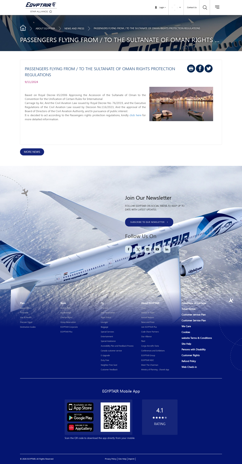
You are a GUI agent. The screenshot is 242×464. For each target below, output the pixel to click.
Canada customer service (111, 350)
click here (135, 115)
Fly (102, 303)
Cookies (186, 332)
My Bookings (65, 312)
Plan (22, 303)
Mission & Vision (147, 312)
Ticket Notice (188, 309)
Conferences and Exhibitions (153, 350)
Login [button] (162, 7)
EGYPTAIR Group (148, 355)
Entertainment (107, 336)
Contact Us (192, 7)
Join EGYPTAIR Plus (149, 327)
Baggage (104, 327)
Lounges (104, 322)
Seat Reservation (108, 312)
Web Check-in (189, 367)
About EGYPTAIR (45, 28)
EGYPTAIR (23, 28)
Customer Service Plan (194, 320)
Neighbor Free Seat (109, 365)
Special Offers (25, 308)
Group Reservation (68, 322)
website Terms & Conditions (197, 338)
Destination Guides (28, 327)
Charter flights (66, 317)
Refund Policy (189, 361)
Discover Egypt (26, 322)
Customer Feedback (109, 369)
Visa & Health (26, 317)
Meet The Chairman (149, 365)
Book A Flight (65, 308)
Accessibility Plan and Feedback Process (117, 345)
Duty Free (105, 360)
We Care (186, 326)
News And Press (74, 28)
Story (143, 308)
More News (32, 151)
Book (63, 303)
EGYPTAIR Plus (66, 331)
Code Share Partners (150, 331)
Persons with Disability (194, 349)
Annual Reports (147, 317)
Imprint (131, 459)
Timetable (24, 312)
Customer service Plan (194, 314)
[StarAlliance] (41, 11)
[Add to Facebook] (200, 68)
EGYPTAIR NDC (147, 360)
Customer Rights (191, 355)
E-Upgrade (105, 355)
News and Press (147, 322)
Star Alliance (146, 336)
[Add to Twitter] (209, 68)
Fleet (143, 341)
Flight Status (106, 317)
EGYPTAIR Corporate (69, 327)
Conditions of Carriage (194, 303)
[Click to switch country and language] (180, 7)
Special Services (107, 331)
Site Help (186, 343)
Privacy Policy (110, 459)
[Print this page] (191, 68)
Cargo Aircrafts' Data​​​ (150, 345)
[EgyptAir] (41, 4)
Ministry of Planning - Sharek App (155, 369)
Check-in (104, 308)
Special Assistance (108, 341)
